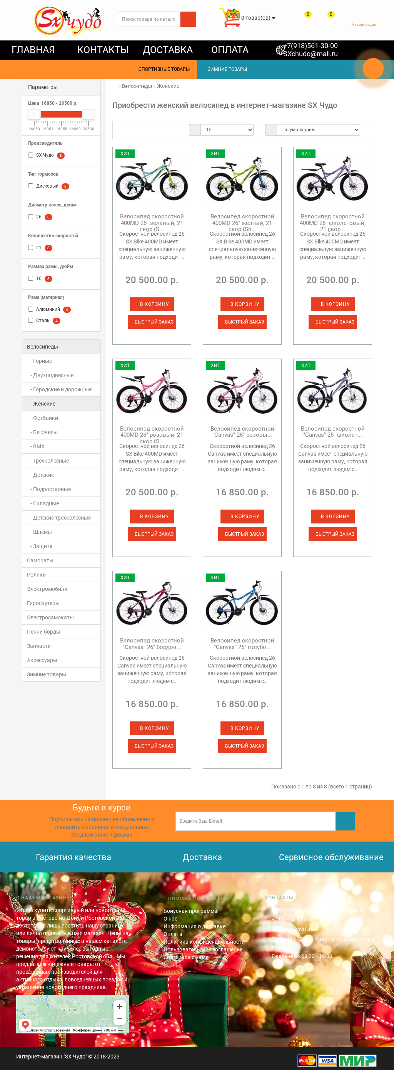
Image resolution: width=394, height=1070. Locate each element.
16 (42, 278)
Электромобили (47, 589)
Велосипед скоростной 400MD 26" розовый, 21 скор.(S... (152, 435)
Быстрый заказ (154, 322)
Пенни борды (43, 632)
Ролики (36, 575)
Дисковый (51, 186)
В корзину (154, 304)
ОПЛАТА (230, 49)
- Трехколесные (48, 461)
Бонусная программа (190, 911)
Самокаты (40, 560)
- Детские (40, 475)
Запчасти (39, 646)
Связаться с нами (186, 957)
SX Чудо (48, 155)
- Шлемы (39, 532)
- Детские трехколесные (59, 518)
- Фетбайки (42, 418)
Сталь (46, 320)
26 (42, 217)
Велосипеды (42, 347)
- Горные (39, 361)
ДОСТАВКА (168, 49)
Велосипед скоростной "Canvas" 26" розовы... (242, 432)
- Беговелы (42, 432)
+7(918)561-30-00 (310, 46)
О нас (170, 919)
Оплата (173, 934)
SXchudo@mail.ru (310, 54)
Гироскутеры (43, 603)
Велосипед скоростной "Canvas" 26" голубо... (242, 644)
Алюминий (51, 309)
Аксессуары (42, 660)
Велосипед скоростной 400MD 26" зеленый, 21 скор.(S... (152, 223)
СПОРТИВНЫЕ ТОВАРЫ (162, 69)
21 (42, 247)
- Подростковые (49, 489)
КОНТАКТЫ (103, 49)
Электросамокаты (50, 617)
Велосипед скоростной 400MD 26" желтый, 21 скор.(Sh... (242, 223)
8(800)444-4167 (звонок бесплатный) (319, 910)
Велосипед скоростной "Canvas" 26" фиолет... (333, 432)
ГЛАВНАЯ (33, 49)
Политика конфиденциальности (204, 942)
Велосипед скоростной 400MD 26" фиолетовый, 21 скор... (333, 223)
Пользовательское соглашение (203, 949)
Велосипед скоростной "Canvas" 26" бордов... (152, 644)
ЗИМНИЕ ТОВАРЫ (225, 69)
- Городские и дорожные (59, 389)
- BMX (36, 446)
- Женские (41, 404)
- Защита (40, 546)
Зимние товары (46, 674)
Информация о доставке (194, 926)
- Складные (43, 503)
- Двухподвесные (50, 375)
